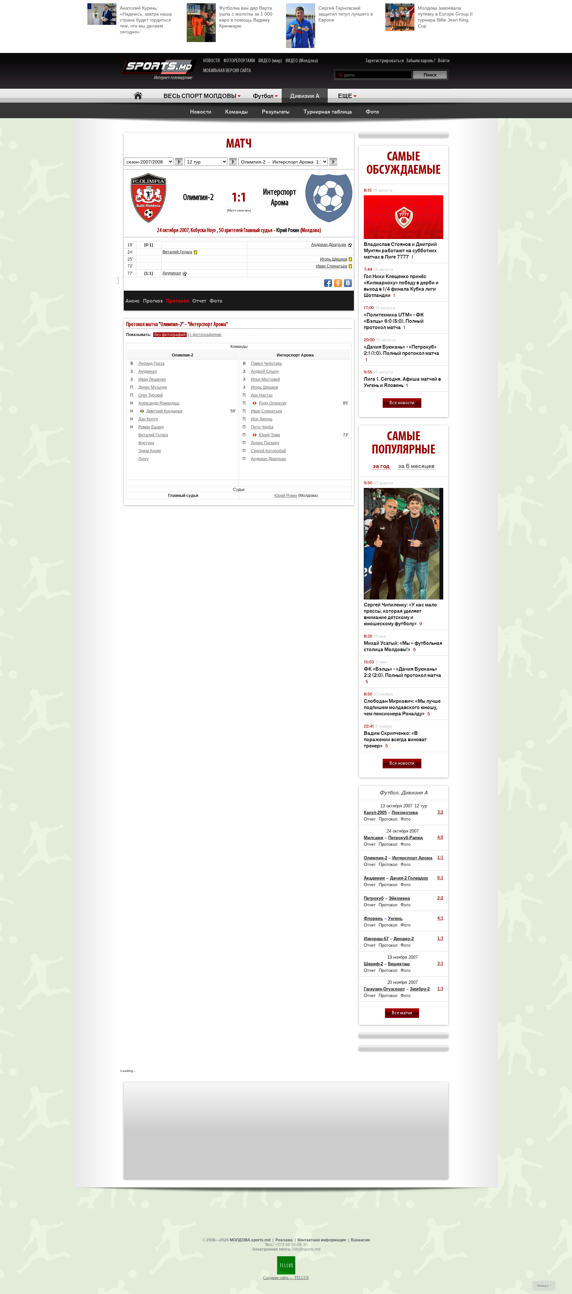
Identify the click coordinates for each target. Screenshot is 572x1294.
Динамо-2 (404, 938)
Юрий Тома (269, 435)
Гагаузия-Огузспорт (384, 988)
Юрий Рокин (287, 231)
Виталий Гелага (177, 252)
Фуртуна (146, 443)
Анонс (132, 300)
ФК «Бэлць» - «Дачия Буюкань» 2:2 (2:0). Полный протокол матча (402, 674)
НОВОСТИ (211, 61)
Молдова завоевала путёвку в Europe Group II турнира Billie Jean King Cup (445, 16)
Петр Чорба (262, 427)
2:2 (440, 897)
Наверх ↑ (544, 1285)
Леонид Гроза (151, 363)
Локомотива (405, 812)
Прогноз (153, 300)
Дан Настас (262, 395)
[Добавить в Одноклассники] (338, 283)
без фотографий (170, 334)
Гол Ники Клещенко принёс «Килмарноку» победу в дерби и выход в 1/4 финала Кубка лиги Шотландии (401, 285)
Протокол (177, 300)
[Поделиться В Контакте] (348, 283)
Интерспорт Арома (412, 857)
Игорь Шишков (333, 259)
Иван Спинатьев (331, 266)
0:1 (440, 877)
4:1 (440, 918)
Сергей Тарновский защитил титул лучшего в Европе (345, 14)
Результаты (276, 111)
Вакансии (360, 1240)
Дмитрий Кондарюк (164, 411)
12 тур (420, 805)
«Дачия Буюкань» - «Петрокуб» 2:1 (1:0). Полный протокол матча (401, 352)
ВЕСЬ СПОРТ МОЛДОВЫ (200, 95)
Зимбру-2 (420, 988)
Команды (236, 111)
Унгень (395, 918)
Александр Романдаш (158, 403)
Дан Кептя (148, 419)
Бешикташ (399, 963)
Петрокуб (374, 898)
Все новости (402, 403)
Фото (372, 111)
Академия (374, 878)
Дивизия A (304, 95)
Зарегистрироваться (384, 61)
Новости (200, 111)
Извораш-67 (376, 938)
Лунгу (143, 458)
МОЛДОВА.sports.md (250, 1240)
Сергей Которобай (268, 451)
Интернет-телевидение (175, 77)
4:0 (440, 837)
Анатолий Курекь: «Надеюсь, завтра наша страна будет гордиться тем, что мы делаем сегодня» (146, 19)
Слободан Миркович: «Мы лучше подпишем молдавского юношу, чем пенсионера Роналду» (402, 706)
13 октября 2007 (396, 805)
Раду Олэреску (273, 403)
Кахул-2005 (375, 812)
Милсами (373, 837)
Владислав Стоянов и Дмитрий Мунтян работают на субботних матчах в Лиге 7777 (400, 250)
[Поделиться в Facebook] (328, 283)
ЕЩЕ (345, 95)
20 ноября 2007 (402, 982)
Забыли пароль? (421, 61)
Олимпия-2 (198, 197)
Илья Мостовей (265, 379)
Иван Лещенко (152, 379)
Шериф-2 (373, 963)
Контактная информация (322, 1240)
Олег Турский (150, 395)
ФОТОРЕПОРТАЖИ (239, 61)
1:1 (440, 857)
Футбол (263, 95)
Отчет (199, 300)
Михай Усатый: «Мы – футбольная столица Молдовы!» (403, 646)
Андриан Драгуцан (328, 244)
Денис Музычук (152, 387)
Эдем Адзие (149, 451)
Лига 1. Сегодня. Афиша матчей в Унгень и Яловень (402, 381)
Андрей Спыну (265, 371)
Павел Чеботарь (266, 363)
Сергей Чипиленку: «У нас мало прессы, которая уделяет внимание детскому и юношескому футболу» (400, 613)
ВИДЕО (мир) (270, 61)
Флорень (373, 918)
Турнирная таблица (328, 111)
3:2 (440, 812)
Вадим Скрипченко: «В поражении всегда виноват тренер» (395, 739)
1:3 (440, 938)
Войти (444, 61)
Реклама (284, 1240)
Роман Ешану (151, 427)
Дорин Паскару (265, 443)
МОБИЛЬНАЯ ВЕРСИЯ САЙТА (227, 70)
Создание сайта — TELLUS (286, 1277)
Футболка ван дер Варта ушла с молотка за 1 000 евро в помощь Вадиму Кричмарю (245, 16)
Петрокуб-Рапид (405, 837)
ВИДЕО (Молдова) (302, 61)
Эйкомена (399, 898)
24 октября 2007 (403, 831)
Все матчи (402, 1013)
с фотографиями (205, 334)
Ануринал (172, 273)
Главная (137, 95)
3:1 (440, 963)
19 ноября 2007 (402, 957)
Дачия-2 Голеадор (409, 878)
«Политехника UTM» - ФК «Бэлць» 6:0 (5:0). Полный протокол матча (394, 320)
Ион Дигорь (261, 419)
